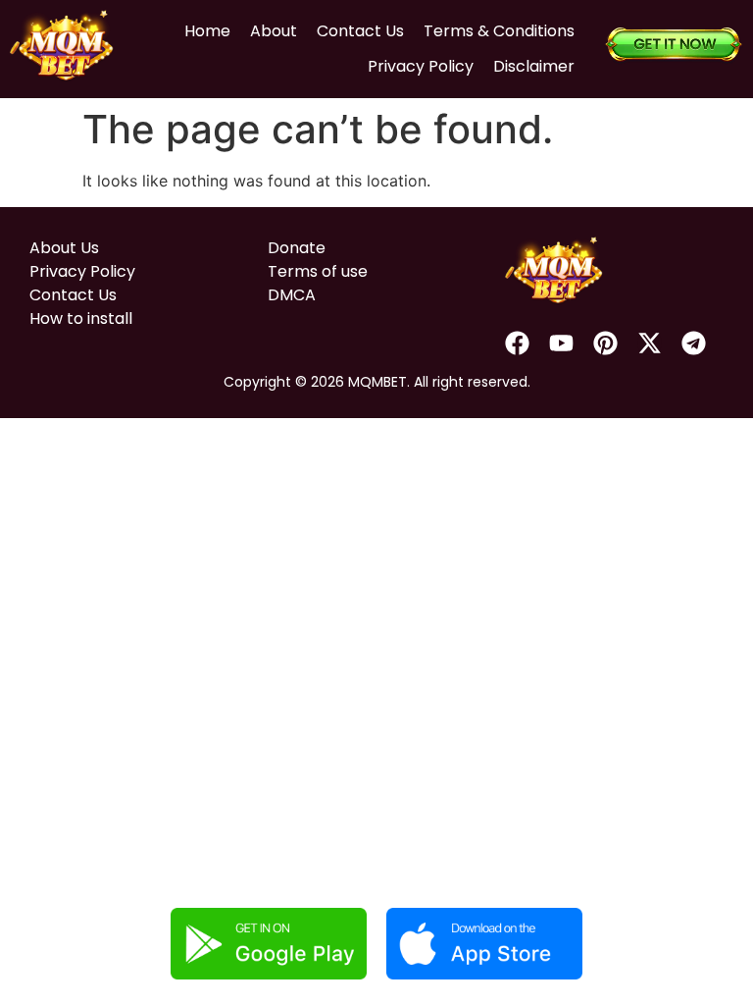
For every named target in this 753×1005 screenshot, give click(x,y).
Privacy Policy (421, 66)
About (273, 31)
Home (207, 31)
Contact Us (360, 31)
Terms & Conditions (499, 31)
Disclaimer (534, 66)
